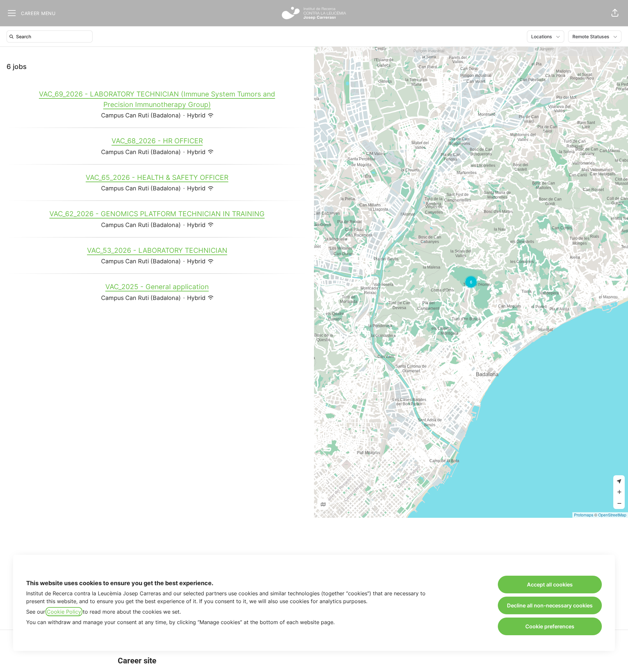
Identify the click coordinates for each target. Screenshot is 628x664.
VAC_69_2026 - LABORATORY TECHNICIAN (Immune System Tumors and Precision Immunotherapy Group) (157, 99)
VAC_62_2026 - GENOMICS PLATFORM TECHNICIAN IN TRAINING (157, 214)
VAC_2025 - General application (157, 287)
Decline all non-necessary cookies (550, 605)
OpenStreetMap (612, 514)
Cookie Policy (64, 611)
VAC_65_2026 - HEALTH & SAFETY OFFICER (157, 177)
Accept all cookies (550, 584)
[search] (50, 36)
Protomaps (583, 514)
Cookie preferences (549, 626)
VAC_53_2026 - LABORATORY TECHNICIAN (157, 250)
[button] (615, 13)
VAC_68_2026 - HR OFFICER (157, 141)
